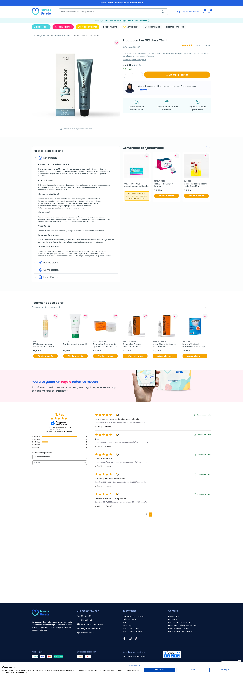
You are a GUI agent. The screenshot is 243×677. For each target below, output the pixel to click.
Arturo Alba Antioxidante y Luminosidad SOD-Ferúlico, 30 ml (164, 345)
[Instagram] (130, 638)
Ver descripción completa (134, 59)
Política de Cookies (131, 628)
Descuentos (173, 616)
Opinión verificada (204, 415)
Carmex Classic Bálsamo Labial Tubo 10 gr (196, 185)
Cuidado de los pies (61, 35)
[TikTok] (136, 638)
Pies (48, 35)
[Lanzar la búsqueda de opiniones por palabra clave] (85, 462)
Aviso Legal (127, 625)
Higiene (41, 35)
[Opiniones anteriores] (146, 514)
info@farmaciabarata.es (92, 624)
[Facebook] (124, 638)
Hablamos (143, 89)
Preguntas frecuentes (91, 628)
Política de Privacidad (132, 631)
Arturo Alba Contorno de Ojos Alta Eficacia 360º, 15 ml (105, 345)
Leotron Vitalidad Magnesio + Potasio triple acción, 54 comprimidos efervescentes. (195, 345)
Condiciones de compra (179, 622)
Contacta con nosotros (133, 616)
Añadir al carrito (179, 74)
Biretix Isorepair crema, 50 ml (75, 345)
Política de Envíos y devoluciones (182, 625)
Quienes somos (130, 619)
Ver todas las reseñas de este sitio (59, 431)
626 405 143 (86, 620)
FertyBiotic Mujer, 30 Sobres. (163, 185)
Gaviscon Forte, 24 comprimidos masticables (136, 185)
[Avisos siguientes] (160, 515)
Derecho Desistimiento (178, 628)
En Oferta (172, 619)
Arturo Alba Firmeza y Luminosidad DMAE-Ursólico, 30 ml (133, 345)
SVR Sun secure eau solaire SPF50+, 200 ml (43, 345)
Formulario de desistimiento (180, 631)
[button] (208, 11)
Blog (124, 622)
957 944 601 (86, 616)
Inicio (34, 35)
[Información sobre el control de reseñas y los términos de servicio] (71, 427)
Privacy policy (134, 665)
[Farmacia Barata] (41, 11)
